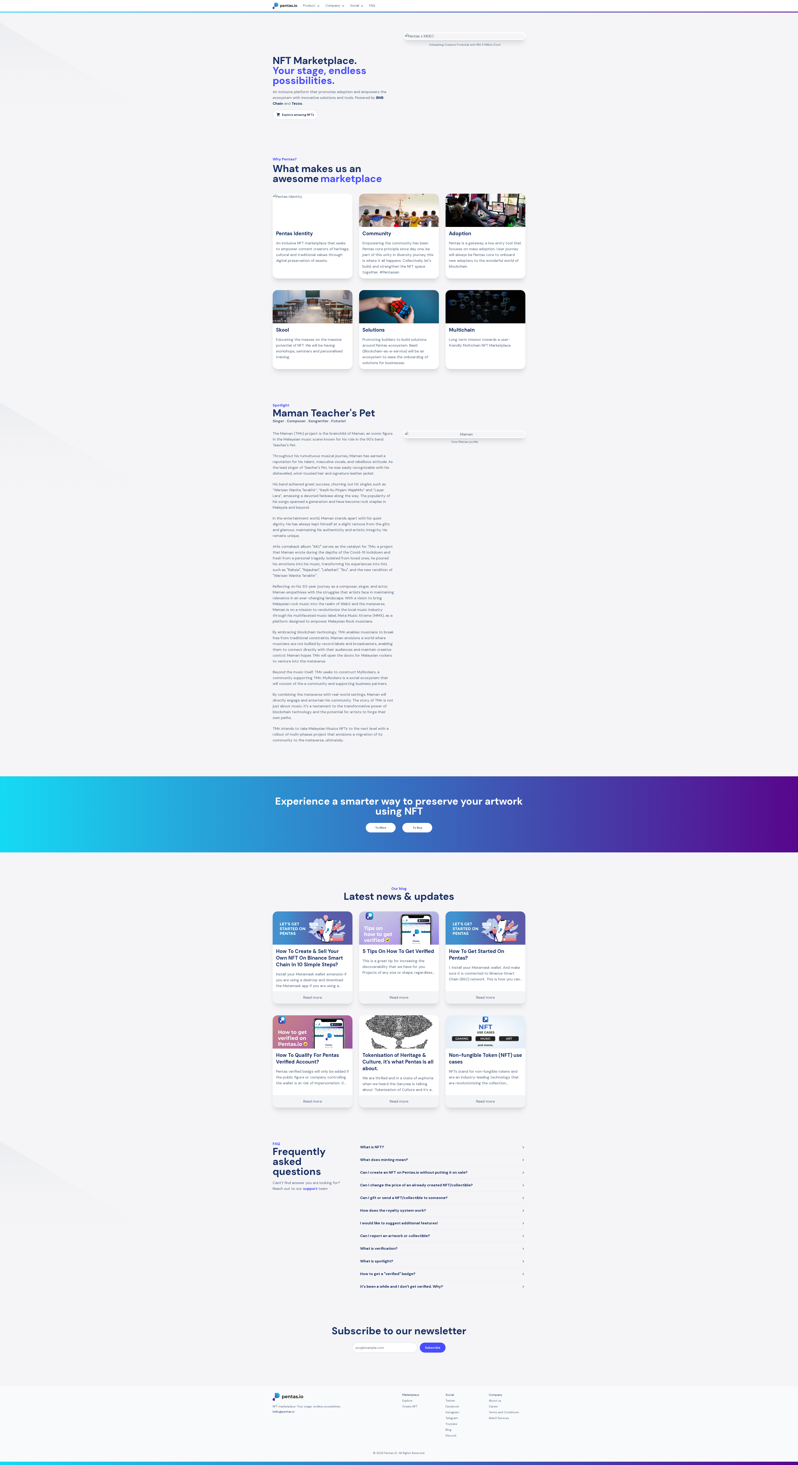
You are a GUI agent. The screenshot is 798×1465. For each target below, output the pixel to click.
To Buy (417, 828)
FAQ (372, 5)
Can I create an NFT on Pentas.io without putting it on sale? (414, 1172)
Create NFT (409, 1406)
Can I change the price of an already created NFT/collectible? (416, 1185)
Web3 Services (499, 1418)
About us (495, 1400)
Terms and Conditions (504, 1412)
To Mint (380, 828)
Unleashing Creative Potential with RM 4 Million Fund (464, 45)
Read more (312, 997)
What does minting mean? (384, 1159)
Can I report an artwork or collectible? (395, 1235)
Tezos (297, 103)
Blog (448, 1430)
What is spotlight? (376, 1261)
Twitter (450, 1400)
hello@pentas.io (284, 1411)
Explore (407, 1400)
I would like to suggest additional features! (399, 1223)
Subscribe (432, 1347)
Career (493, 1406)
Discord (451, 1435)
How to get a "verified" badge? (387, 1273)
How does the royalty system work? (393, 1210)
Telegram (452, 1418)
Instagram (452, 1412)
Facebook (452, 1406)
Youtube (451, 1424)
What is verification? (379, 1248)
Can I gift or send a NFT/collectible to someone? (404, 1197)
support (310, 1188)
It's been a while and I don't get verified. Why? (401, 1286)
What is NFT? (372, 1147)
